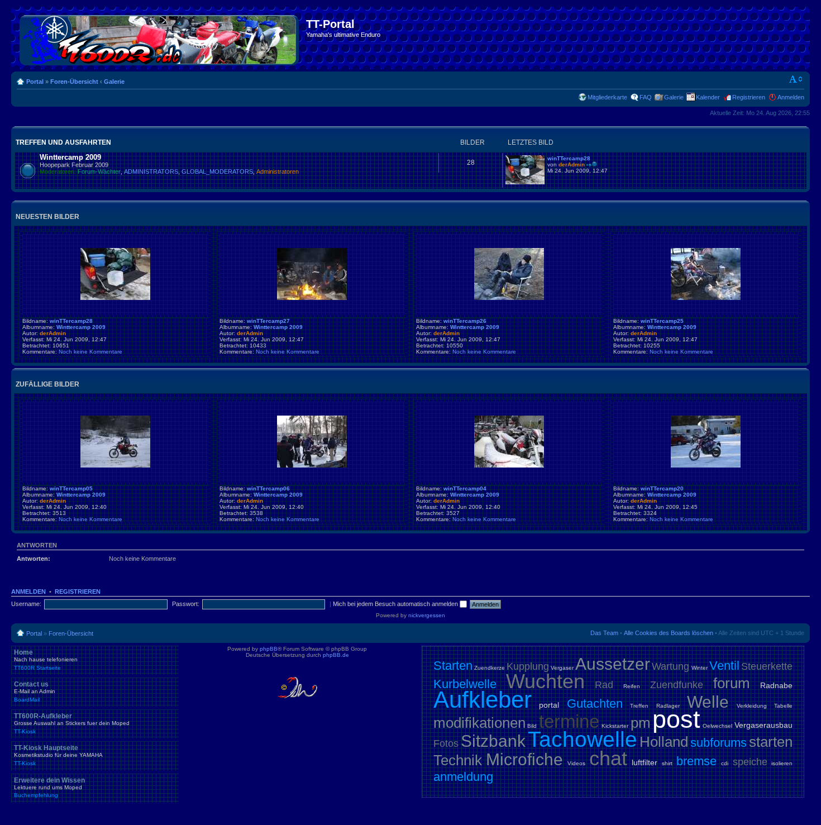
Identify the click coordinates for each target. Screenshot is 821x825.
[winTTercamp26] (509, 298)
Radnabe (776, 685)
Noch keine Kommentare (90, 352)
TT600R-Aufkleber (72, 723)
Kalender (708, 97)
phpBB (269, 649)
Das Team (604, 633)
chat (608, 758)
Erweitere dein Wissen (49, 787)
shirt (667, 763)
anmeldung (463, 777)
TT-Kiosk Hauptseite (58, 755)
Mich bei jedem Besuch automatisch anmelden (396, 603)
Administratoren (277, 171)
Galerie (114, 81)
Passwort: (185, 603)
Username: (26, 603)
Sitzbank (493, 741)
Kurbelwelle (465, 684)
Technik (457, 760)
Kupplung (528, 666)
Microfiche (524, 759)
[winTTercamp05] (115, 465)
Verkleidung (752, 706)
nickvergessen (426, 615)
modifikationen (479, 722)
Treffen (639, 706)
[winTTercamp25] (706, 298)
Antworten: (33, 558)
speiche (750, 761)
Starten (452, 666)
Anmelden (790, 97)
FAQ (645, 97)
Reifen (631, 686)
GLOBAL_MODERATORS (217, 171)
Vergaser (562, 668)
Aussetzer (612, 664)
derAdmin (572, 164)
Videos (576, 763)
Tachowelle (582, 739)
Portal (35, 81)
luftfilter (644, 762)
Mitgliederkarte (607, 97)
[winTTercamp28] (525, 182)
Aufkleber (482, 699)
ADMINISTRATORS (151, 171)
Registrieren (748, 97)
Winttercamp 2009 (70, 157)
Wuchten (545, 681)
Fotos (446, 743)
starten (771, 741)
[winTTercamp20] (706, 465)
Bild (532, 726)
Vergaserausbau (763, 725)
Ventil (724, 666)
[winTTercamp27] (312, 298)
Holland (663, 741)
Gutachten (595, 703)
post (676, 719)
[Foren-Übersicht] (160, 37)
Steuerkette (767, 666)
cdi (724, 763)
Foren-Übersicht (74, 81)
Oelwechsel (717, 726)
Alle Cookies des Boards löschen (668, 633)
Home (46, 659)
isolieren (782, 763)
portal (549, 704)
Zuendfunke (676, 684)
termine (569, 721)
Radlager (668, 706)
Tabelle (783, 706)
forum (731, 683)
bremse (696, 761)
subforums (718, 743)
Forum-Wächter (99, 171)
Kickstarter (615, 726)
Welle (708, 702)
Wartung (670, 666)
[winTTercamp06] (312, 465)
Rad (604, 684)
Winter (699, 668)
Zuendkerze (489, 668)
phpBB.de (336, 655)
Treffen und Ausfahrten (63, 142)
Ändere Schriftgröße (796, 79)
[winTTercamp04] (509, 465)
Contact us (34, 691)
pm (641, 722)
